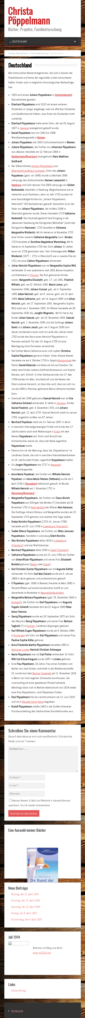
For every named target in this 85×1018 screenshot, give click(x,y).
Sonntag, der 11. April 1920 (25, 900)
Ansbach (16, 602)
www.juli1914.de (42, 952)
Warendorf (56, 464)
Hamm (34, 564)
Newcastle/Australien (52, 592)
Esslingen (19, 635)
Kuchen (31, 626)
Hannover (24, 128)
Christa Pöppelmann (29, 15)
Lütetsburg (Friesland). (55, 526)
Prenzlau (34, 275)
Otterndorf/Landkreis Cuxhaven (28, 170)
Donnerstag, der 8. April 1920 (26, 919)
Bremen (41, 137)
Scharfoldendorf (63, 95)
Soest (46, 564)
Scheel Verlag (18, 990)
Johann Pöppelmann (42, 166)
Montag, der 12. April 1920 (25, 894)
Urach (57, 431)
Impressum (17, 1010)
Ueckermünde (64, 360)
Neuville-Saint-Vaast (33, 701)
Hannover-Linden (20, 649)
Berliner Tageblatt (42, 673)
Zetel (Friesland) (59, 550)
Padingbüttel (38, 507)
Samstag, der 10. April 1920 (25, 907)
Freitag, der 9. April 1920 (24, 913)
